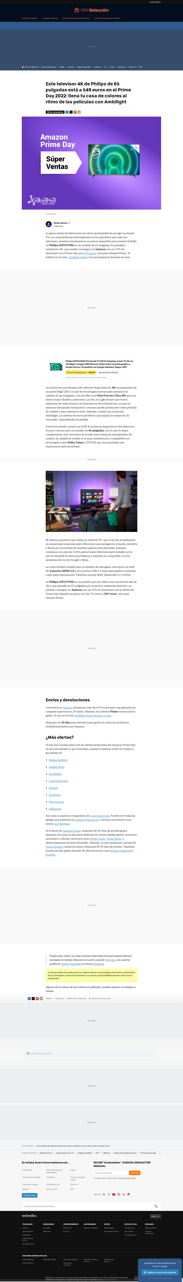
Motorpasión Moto (111, 1231)
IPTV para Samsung (148, 1153)
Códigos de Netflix (85, 1153)
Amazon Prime (72, 830)
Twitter (71, 112)
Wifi (71, 1189)
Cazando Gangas (50, 18)
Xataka (25, 1228)
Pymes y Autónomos (149, 1232)
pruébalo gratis (77, 257)
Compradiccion (131, 1235)
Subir (153, 1216)
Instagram (119, 1194)
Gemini (70, 67)
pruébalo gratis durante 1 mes (92, 715)
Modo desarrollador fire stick (125, 1153)
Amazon (68, 707)
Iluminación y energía (31, 1177)
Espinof (53, 787)
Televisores (59, 998)
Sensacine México (70, 1259)
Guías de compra (29, 18)
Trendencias (129, 1228)
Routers (26, 1189)
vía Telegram (62, 823)
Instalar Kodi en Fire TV (65, 1153)
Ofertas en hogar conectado (76, 18)
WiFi (140, 67)
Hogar (72, 1170)
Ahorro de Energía (30, 1184)
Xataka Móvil (56, 767)
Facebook (67, 112)
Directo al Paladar (91, 1228)
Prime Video (97, 838)
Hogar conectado (84, 67)
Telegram (110, 960)
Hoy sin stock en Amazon (108, 372)
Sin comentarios (56, 112)
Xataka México (28, 1259)
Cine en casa (51, 1189)
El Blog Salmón (150, 1228)
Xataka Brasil (28, 1263)
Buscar (156, 1206)
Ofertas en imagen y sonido (107, 18)
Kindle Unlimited (121, 850)
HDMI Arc (107, 1153)
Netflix (62, 67)
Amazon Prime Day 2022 (101, 998)
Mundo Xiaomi (28, 1244)
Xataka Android (58, 760)
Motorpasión (56, 801)
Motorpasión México (109, 1260)
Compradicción (58, 781)
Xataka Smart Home (28, 1239)
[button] (62, 222)
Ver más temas (29, 1195)
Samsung (121, 67)
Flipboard (75, 112)
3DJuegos (55, 794)
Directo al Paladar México (91, 1260)
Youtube (114, 1194)
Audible (50, 854)
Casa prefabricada (48, 67)
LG (105, 67)
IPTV (97, 1153)
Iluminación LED (53, 1184)
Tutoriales (50, 1177)
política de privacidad (127, 1178)
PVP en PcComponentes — (81, 372)
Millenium (55, 808)
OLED (112, 67)
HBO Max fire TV (46, 1153)
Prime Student (54, 846)
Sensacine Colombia (67, 1264)
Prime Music (114, 838)
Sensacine (67, 1228)
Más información (110, 1279)
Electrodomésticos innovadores (54, 1171)
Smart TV (132, 67)
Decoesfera (129, 1231)
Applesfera (55, 774)
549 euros (89, 253)
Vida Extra (47, 1231)
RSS (124, 1194)
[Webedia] (155, 1)
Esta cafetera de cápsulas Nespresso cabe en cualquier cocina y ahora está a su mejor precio (73, 1146)
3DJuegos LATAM (49, 1259)
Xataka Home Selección (91, 10)
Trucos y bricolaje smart (77, 1178)
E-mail (79, 112)
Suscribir (134, 1173)
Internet (97, 67)
